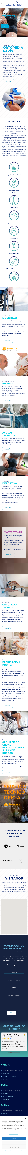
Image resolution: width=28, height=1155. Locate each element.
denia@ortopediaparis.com (9, 1096)
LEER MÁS (8, 81)
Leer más (8, 340)
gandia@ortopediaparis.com (9, 1076)
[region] (14, 22)
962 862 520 (6, 1073)
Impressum (23, 1150)
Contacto (8, 772)
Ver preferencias (14, 1147)
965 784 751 (5, 1093)
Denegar (14, 1143)
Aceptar (14, 1138)
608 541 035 (6, 1099)
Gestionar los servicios (13, 1134)
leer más (8, 449)
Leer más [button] (4, 1048)
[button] (25, 1118)
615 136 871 (5, 1079)
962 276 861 (5, 1113)
